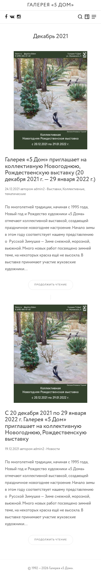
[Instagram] (19, 16)
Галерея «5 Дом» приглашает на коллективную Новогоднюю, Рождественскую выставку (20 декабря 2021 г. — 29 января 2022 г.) (50, 169)
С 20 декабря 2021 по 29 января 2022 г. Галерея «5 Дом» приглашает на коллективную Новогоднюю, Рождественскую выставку (46, 426)
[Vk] (12, 16)
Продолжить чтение (50, 285)
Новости (53, 449)
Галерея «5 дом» (50, 5)
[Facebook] (6, 16)
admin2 (39, 189)
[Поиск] (80, 16)
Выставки (54, 189)
